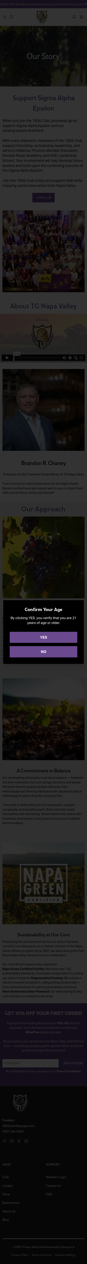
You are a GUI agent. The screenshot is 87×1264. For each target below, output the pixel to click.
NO (43, 651)
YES (43, 637)
